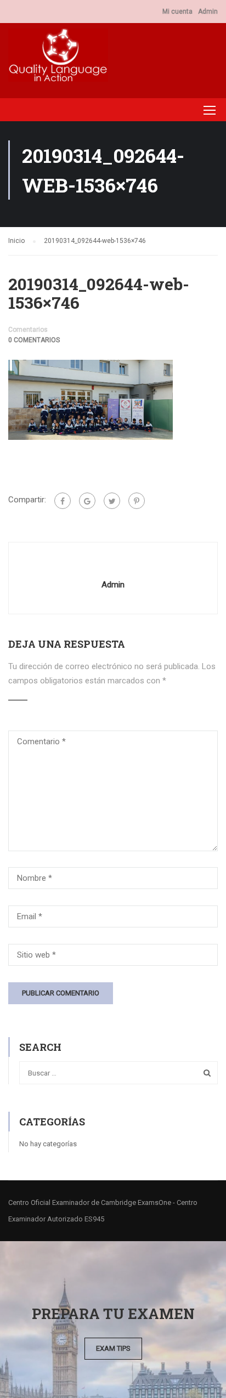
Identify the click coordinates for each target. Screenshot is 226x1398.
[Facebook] (62, 501)
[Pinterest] (136, 501)
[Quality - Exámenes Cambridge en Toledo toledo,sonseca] (58, 58)
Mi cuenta (177, 11)
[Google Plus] (87, 501)
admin (113, 585)
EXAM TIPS (113, 1348)
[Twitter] (112, 501)
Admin (208, 11)
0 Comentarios (34, 340)
